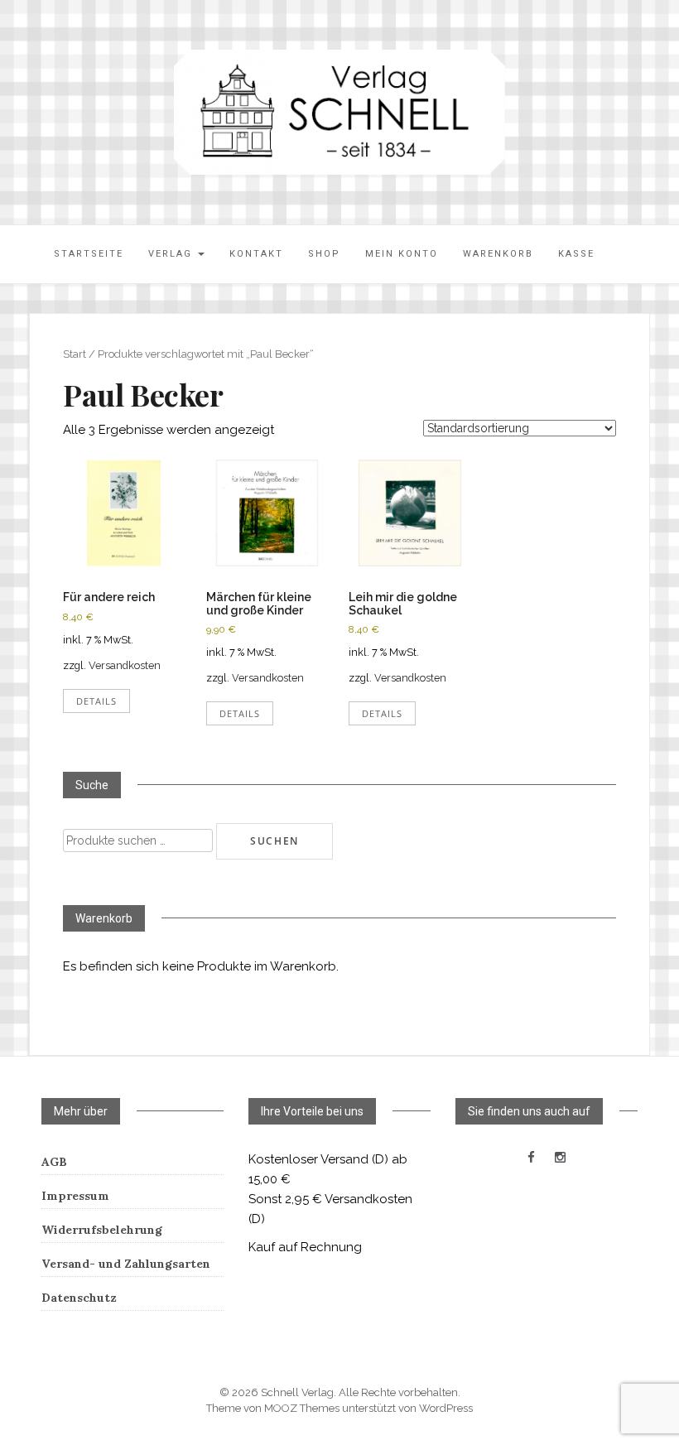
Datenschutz (79, 1297)
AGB (54, 1161)
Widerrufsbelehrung (101, 1229)
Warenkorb (498, 253)
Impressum (75, 1195)
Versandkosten (125, 665)
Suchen (274, 841)
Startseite (88, 253)
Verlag (172, 253)
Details (96, 701)
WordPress (446, 1408)
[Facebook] (531, 1157)
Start (74, 354)
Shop (324, 253)
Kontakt (256, 253)
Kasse (576, 253)
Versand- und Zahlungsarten (125, 1263)
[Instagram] (560, 1157)
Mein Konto (401, 253)
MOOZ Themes (302, 1408)
